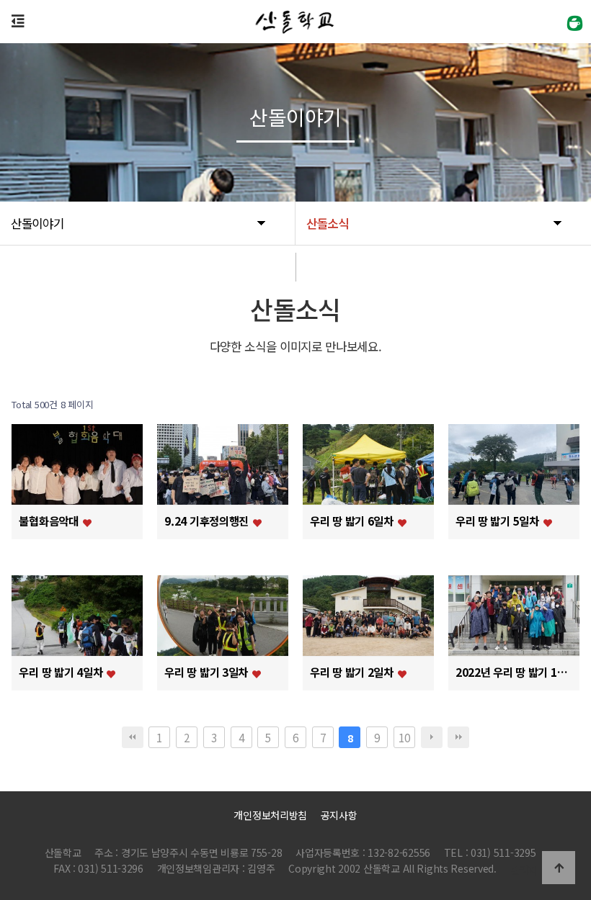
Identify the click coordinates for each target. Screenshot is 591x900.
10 (404, 737)
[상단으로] (559, 868)
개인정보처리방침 (270, 815)
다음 (432, 737)
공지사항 (339, 815)
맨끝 (458, 737)
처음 (132, 737)
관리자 (524, 870)
